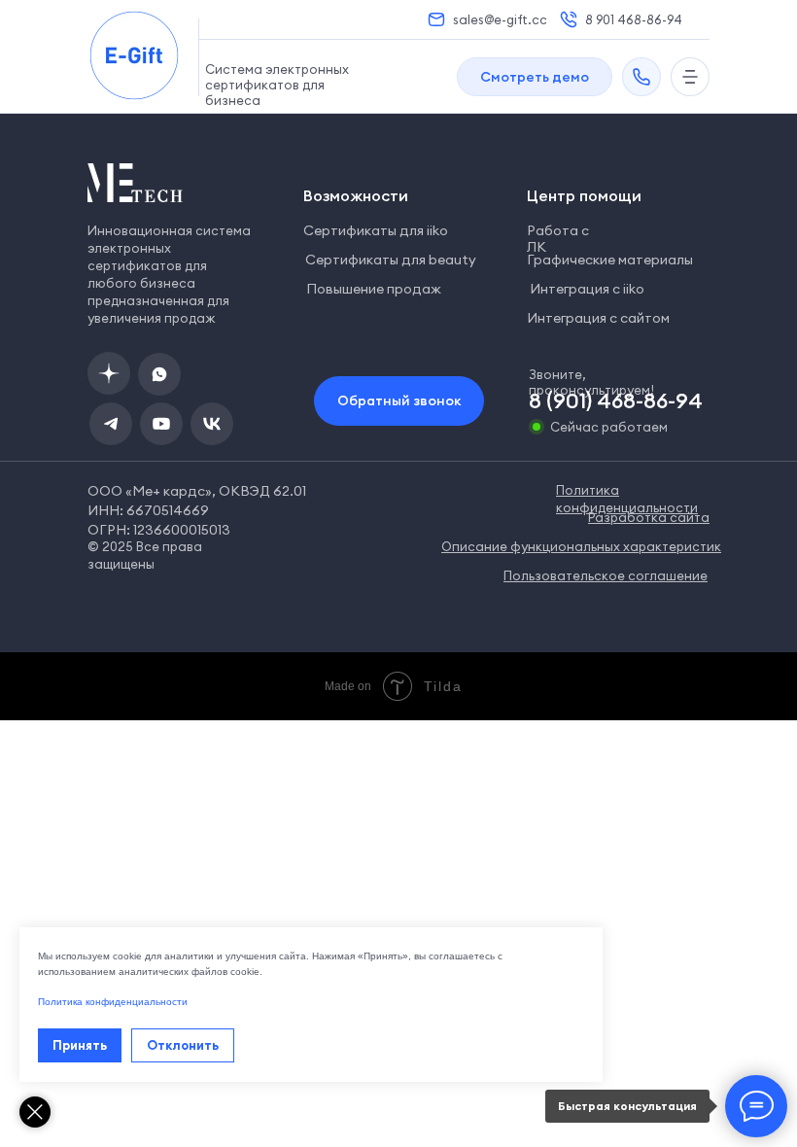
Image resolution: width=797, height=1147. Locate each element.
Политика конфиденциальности (113, 1001)
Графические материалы (610, 259)
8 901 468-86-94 (633, 19)
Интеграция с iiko (587, 288)
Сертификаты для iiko (375, 230)
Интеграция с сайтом (598, 318)
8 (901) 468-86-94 (616, 400)
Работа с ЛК (558, 239)
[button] (534, 76)
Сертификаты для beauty (390, 259)
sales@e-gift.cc (500, 19)
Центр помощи (584, 195)
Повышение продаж (373, 288)
